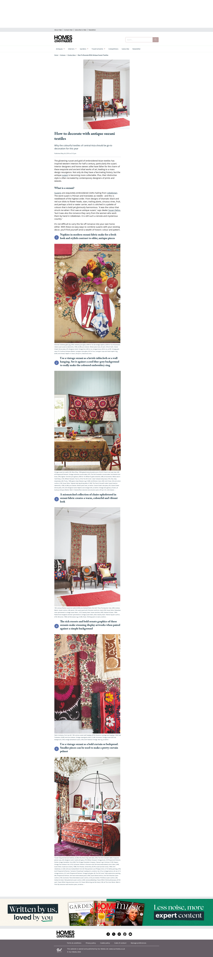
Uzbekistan (112, 193)
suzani (65, 175)
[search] (156, 39)
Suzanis (57, 193)
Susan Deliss (114, 210)
